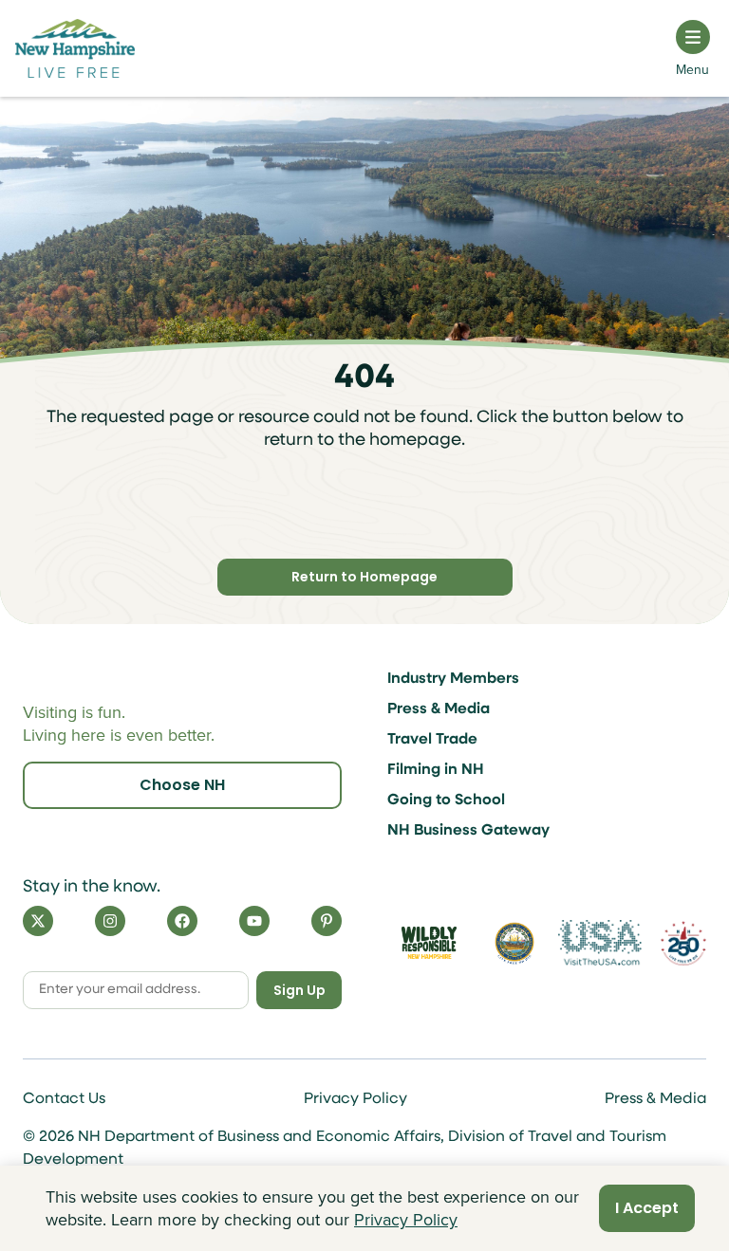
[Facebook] (182, 921)
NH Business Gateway (468, 830)
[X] (38, 921)
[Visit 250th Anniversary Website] (683, 943)
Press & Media (438, 709)
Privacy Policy (355, 1099)
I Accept (647, 1208)
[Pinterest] (326, 921)
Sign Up (299, 990)
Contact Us (64, 1099)
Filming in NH (435, 770)
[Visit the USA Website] (600, 943)
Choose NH (182, 785)
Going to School (446, 800)
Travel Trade (432, 739)
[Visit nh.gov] (514, 942)
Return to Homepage (364, 576)
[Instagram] (110, 921)
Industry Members (453, 679)
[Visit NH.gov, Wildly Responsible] (429, 942)
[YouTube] (254, 921)
